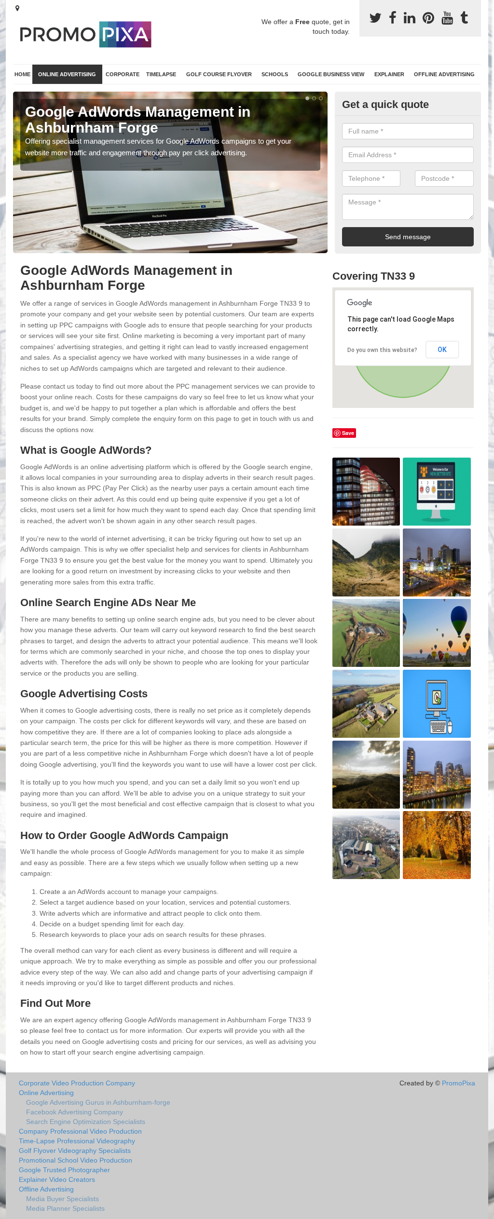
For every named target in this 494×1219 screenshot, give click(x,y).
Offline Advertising (444, 74)
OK (442, 349)
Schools (274, 74)
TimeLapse (161, 74)
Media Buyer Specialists (62, 1199)
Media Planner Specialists (65, 1208)
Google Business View (331, 74)
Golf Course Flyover (219, 74)
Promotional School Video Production (75, 1160)
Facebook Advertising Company (74, 1112)
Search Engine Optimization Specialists (85, 1121)
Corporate (122, 74)
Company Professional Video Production (80, 1131)
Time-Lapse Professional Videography (77, 1141)
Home (22, 74)
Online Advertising (67, 74)
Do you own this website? (382, 350)
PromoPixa (458, 1083)
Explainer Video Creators (57, 1179)
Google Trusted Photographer (64, 1170)
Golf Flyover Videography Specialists (75, 1150)
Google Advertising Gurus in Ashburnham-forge (98, 1102)
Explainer (389, 74)
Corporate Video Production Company (77, 1083)
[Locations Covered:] (17, 8)
